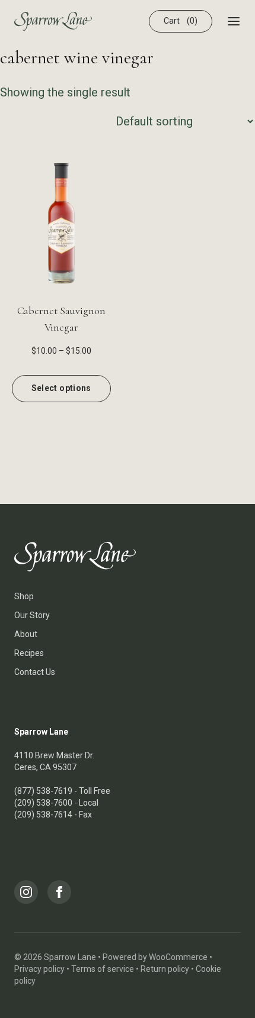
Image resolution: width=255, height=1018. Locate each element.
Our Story (32, 615)
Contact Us (34, 672)
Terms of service (102, 969)
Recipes (29, 653)
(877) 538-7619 (43, 791)
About (25, 634)
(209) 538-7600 (43, 802)
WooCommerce (178, 957)
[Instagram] (26, 892)
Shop (24, 596)
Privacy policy (39, 969)
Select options (61, 388)
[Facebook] (59, 892)
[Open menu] (234, 21)
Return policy (165, 969)
